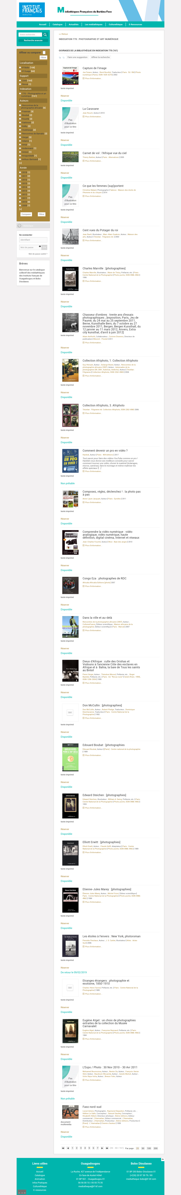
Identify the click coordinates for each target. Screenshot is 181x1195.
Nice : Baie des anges (118, 542)
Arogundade (28, 155)
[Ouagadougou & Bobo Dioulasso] (32, 9)
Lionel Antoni (88, 1111)
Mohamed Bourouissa (92, 1071)
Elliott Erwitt (88, 846)
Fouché (26, 119)
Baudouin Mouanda (102, 1074)
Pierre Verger (88, 674)
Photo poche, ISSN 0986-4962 (126, 275)
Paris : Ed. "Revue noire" (113, 677)
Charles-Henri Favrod (92, 988)
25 (137, 1148)
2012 (25, 194)
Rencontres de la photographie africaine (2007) (102, 622)
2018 (25, 172)
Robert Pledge (108, 709)
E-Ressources (135, 24)
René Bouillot (105, 72)
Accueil (42, 24)
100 (149, 1148)
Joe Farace (87, 72)
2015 (25, 183)
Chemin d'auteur (108, 1123)
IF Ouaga (26, 71)
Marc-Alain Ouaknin (111, 234)
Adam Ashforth (89, 336)
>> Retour (63, 34)
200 (155, 1148)
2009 (25, 205)
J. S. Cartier (110, 940)
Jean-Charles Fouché (92, 542)
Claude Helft (105, 846)
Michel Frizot (113, 893)
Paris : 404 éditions (105, 455)
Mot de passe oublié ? (38, 254)
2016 (25, 180)
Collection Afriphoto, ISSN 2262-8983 (107, 372)
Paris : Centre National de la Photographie (100, 896)
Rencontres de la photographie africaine (32, 106)
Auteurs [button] (24, 100)
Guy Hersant (88, 365)
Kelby (25, 126)
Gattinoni (26, 122)
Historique (28, 226)
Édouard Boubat (89, 749)
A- (19, 1193)
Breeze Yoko (110, 1076)
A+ (25, 1193)
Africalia (86, 582)
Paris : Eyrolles (114, 499)
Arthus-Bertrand (30, 159)
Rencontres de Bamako (33, 133)
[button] (20, 163)
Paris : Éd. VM (128, 72)
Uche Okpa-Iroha (90, 1076)
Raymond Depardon (115, 1111)
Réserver (65, 96)
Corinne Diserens (116, 336)
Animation (40, 1179)
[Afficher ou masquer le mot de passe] (40, 246)
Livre (24, 80)
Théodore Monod (108, 674)
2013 (25, 191)
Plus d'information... (93, 78)
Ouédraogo (27, 130)
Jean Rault (87, 234)
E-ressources (39, 1190)
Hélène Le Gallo (89, 1113)
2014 (25, 187)
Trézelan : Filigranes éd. (104, 237)
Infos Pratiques (39, 1182)
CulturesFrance (89, 624)
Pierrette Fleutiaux (90, 940)
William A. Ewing (115, 799)
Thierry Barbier (89, 157)
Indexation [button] (25, 88)
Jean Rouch (88, 113)
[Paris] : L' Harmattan (91, 1123)
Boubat (26, 115)
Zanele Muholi (125, 1074)
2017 (25, 176)
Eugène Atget (88, 1030)
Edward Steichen (90, 799)
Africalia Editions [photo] (100, 582)
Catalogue (57, 24)
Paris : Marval (118, 627)
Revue (25, 84)
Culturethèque (116, 24)
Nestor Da (113, 1071)
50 (143, 1148)
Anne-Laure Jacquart (91, 499)
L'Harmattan (99, 1118)
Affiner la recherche (100, 57)
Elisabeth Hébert (90, 1116)
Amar (25, 144)
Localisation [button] (26, 62)
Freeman (26, 111)
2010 (25, 202)
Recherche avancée (33, 40)
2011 (25, 198)
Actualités (74, 24)
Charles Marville (89, 272)
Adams (25, 141)
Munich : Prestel (100, 339)
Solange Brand (107, 365)
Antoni (25, 152)
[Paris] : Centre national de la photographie (122, 749)
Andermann (28, 148)
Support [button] (24, 75)
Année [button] (23, 167)
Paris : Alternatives (111, 157)
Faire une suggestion (77, 57)
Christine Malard (90, 190)
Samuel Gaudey (114, 1113)
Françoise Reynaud (110, 1030)
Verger (25, 137)
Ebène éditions (121, 1116)
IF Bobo (26, 67)
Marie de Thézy (114, 272)
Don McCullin (88, 709)
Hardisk (86, 455)
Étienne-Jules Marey (91, 893)
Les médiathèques (93, 24)
